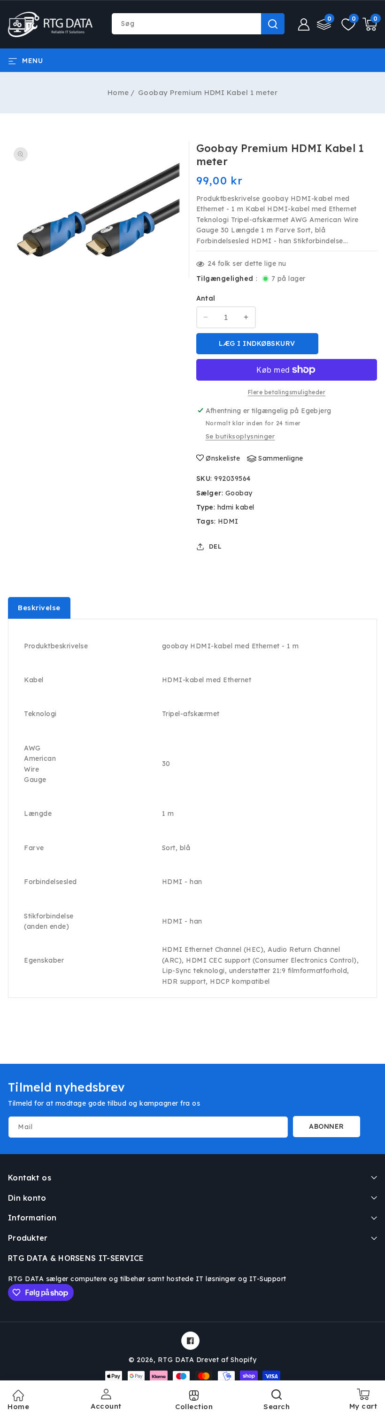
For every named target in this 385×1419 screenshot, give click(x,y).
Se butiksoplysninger (240, 436)
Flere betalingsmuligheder (287, 392)
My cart (363, 1403)
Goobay (239, 493)
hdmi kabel (235, 507)
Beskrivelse (39, 607)
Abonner (326, 1126)
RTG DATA (176, 1359)
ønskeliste (223, 458)
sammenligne (280, 458)
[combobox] (198, 23)
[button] (25, 60)
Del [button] (215, 546)
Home (118, 92)
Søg (273, 23)
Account (106, 1406)
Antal (206, 298)
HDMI (228, 521)
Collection (194, 1406)
